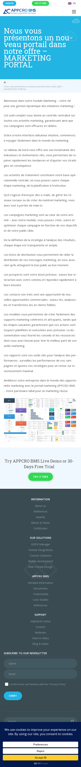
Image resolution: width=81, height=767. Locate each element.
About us (40, 506)
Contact (40, 627)
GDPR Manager (40, 544)
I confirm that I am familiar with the (38, 684)
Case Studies (40, 599)
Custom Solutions (40, 555)
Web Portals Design (40, 567)
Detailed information (40, 583)
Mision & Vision (40, 522)
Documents (40, 588)
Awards (40, 517)
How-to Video (40, 638)
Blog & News (40, 644)
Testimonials (40, 594)
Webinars (40, 632)
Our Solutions (40, 537)
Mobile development (40, 561)
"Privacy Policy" (57, 684)
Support (40, 614)
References (40, 511)
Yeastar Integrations (40, 550)
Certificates (40, 528)
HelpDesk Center (40, 621)
